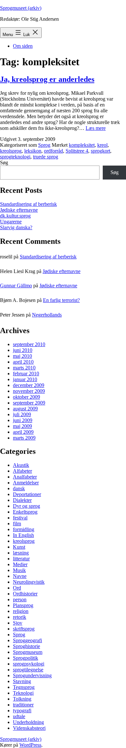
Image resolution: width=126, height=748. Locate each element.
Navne (19, 576)
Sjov (17, 623)
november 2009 (29, 391)
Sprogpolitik (25, 658)
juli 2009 (22, 414)
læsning (21, 552)
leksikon (32, 151)
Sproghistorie (26, 646)
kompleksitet (82, 145)
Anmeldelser (26, 482)
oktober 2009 (26, 397)
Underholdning (28, 722)
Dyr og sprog (26, 506)
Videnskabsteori (29, 728)
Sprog (44, 145)
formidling (23, 529)
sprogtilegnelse (28, 669)
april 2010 (23, 362)
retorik (19, 617)
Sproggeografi (27, 640)
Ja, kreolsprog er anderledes (47, 79)
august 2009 (25, 408)
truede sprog (45, 156)
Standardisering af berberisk (28, 204)
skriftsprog (24, 628)
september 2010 (29, 344)
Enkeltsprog (25, 512)
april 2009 (23, 432)
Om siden (23, 46)
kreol (102, 145)
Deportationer (27, 494)
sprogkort (100, 151)
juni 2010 (22, 350)
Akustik (21, 465)
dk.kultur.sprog (15, 215)
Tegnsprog (24, 687)
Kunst (19, 547)
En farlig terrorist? (61, 300)
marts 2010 (24, 367)
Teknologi (23, 693)
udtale (19, 716)
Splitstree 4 (77, 151)
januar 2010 (25, 379)
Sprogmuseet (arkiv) (20, 8)
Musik (19, 570)
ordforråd (53, 151)
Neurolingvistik (29, 582)
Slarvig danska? (16, 227)
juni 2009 (22, 420)
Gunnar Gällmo (16, 285)
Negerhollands (47, 315)
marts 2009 (24, 438)
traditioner (23, 704)
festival (20, 517)
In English (23, 535)
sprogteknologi (15, 156)
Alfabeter (22, 471)
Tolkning (22, 699)
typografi (22, 710)
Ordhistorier (25, 593)
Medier (20, 564)
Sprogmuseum (27, 652)
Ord (17, 588)
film (17, 523)
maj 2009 (22, 426)
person (19, 599)
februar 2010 (26, 373)
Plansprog (23, 605)
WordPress (30, 745)
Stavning (22, 681)
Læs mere (96, 128)
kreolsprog (11, 151)
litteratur (21, 558)
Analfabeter (25, 477)
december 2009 (28, 385)
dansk (19, 488)
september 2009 (29, 402)
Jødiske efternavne (19, 210)
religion (20, 611)
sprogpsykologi (28, 664)
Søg (4, 162)
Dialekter (22, 500)
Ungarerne (11, 221)
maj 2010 (22, 356)
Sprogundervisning (32, 675)
